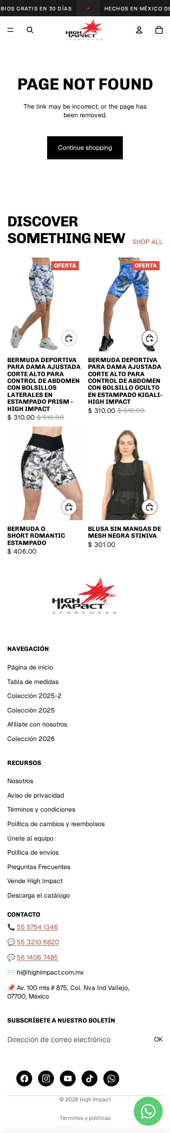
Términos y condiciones (41, 809)
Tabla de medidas (32, 681)
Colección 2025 (31, 710)
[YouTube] (68, 1078)
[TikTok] (89, 1078)
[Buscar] (30, 30)
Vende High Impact (35, 881)
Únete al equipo (30, 838)
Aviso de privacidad (35, 795)
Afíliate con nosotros (37, 724)
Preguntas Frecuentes (38, 866)
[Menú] (10, 29)
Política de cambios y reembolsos (56, 824)
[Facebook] (24, 1078)
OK (158, 1039)
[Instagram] (46, 1078)
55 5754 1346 (37, 927)
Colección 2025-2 (34, 696)
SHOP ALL (147, 242)
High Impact (95, 1099)
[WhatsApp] (111, 1078)
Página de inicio (30, 667)
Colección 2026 (31, 738)
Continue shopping (85, 147)
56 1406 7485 (37, 957)
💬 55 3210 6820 (33, 942)
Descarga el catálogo (38, 895)
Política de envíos (32, 852)
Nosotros (20, 781)
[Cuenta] (139, 30)
